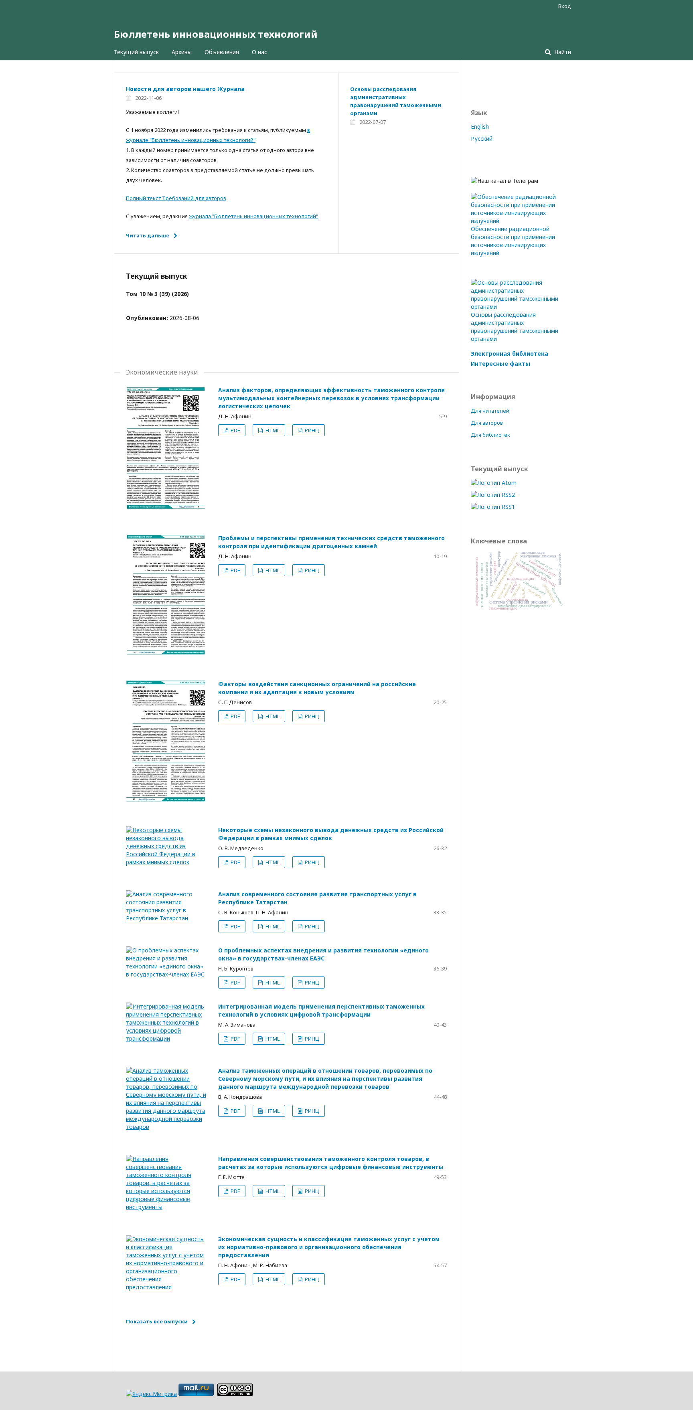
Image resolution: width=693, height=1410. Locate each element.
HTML (272, 430)
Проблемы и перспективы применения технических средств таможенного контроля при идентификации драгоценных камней (331, 542)
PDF (234, 430)
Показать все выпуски (157, 1321)
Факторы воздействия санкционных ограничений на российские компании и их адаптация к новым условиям (317, 688)
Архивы (182, 52)
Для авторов (487, 422)
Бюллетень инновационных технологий (216, 34)
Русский (481, 138)
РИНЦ (311, 430)
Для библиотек (490, 434)
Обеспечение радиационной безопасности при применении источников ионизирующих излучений (513, 241)
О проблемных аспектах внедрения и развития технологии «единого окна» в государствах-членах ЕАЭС (323, 954)
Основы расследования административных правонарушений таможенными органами (514, 326)
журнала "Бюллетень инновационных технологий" (253, 216)
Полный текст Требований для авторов (176, 198)
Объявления (222, 52)
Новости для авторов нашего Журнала (185, 89)
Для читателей (490, 410)
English (480, 126)
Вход (564, 6)
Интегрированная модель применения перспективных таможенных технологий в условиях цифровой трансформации (321, 1010)
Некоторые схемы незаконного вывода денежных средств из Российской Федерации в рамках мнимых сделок (331, 834)
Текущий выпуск (136, 52)
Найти (562, 52)
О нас (259, 52)
